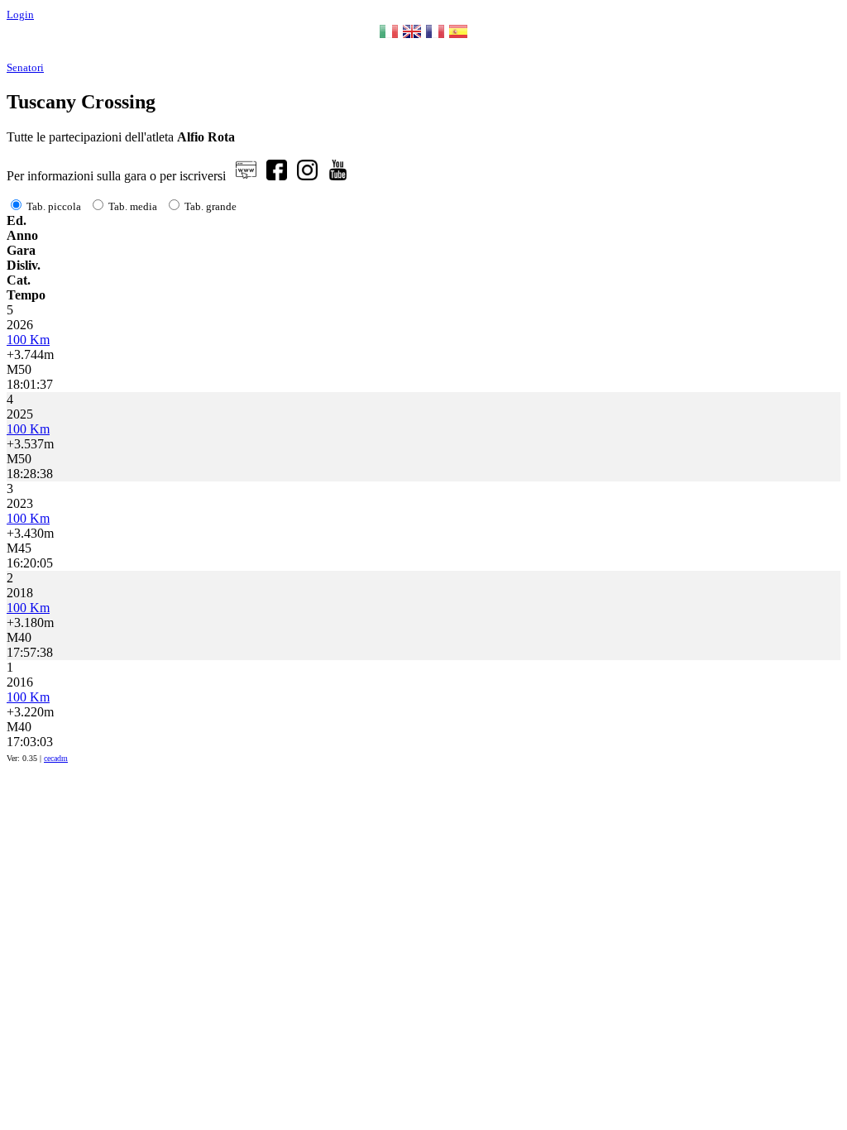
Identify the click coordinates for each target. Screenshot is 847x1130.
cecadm (56, 758)
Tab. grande (210, 206)
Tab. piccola (53, 206)
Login (20, 14)
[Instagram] (307, 176)
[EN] (412, 37)
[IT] (389, 37)
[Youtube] (338, 176)
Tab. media (132, 206)
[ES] (458, 37)
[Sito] (246, 176)
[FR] (435, 37)
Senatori (25, 67)
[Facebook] (276, 176)
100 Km (28, 340)
